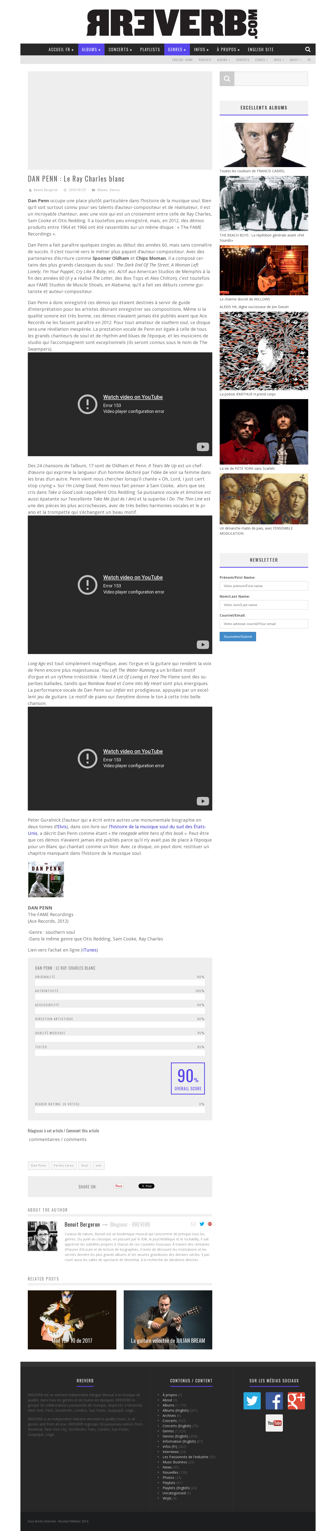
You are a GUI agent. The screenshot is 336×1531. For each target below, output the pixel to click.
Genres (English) (175, 1436)
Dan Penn (38, 1165)
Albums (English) (176, 1410)
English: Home (182, 60)
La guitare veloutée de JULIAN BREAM (168, 1340)
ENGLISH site (261, 49)
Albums (89, 49)
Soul (84, 1165)
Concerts (119, 49)
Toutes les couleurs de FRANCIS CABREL (252, 171)
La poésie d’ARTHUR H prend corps (248, 394)
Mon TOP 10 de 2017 (72, 1340)
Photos (168, 1477)
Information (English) (179, 1441)
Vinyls (167, 1498)
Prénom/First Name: (237, 577)
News (167, 1467)
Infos (199, 49)
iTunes (89, 950)
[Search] (308, 49)
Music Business (175, 1462)
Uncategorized (174, 1493)
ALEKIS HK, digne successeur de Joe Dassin (254, 306)
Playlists (150, 49)
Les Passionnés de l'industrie (185, 1456)
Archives (169, 1415)
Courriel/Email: (232, 615)
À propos (226, 49)
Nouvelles (170, 1472)
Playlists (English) (176, 1487)
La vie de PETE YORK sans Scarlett (247, 468)
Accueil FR (59, 49)
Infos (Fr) (170, 1446)
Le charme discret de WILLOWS (245, 299)
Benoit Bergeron (46, 189)
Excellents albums (264, 107)
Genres (175, 49)
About (294, 60)
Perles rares (64, 1165)
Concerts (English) (177, 1425)
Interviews (171, 1451)
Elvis (62, 826)
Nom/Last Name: (235, 596)
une (99, 1165)
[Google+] (210, 1224)
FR (309, 60)
